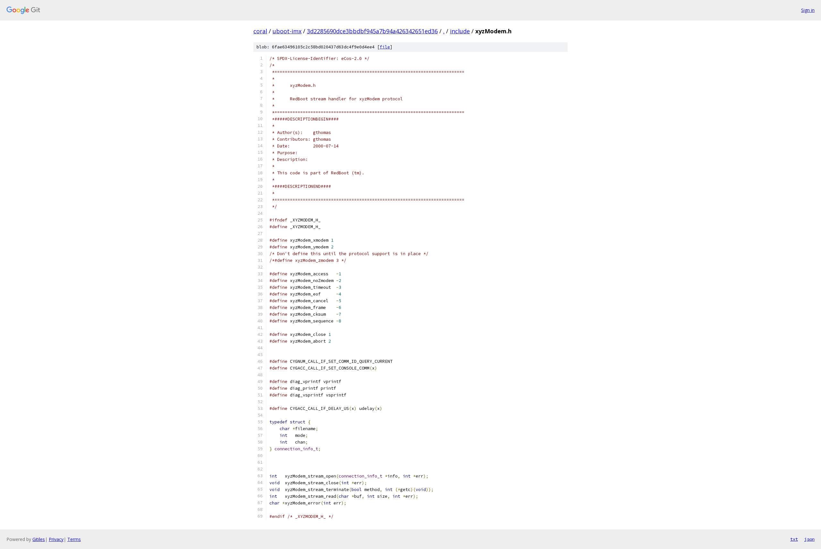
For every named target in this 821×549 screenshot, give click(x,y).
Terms (74, 539)
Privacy (56, 539)
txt (794, 539)
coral (260, 31)
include (460, 31)
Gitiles (38, 539)
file (385, 47)
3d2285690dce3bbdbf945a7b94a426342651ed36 (372, 31)
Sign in (808, 10)
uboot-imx (287, 31)
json (809, 539)
